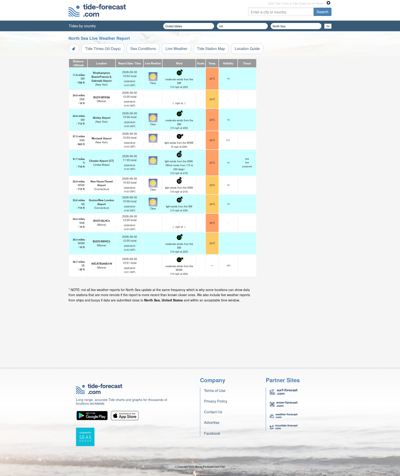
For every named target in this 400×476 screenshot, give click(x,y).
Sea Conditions (143, 48)
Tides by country (82, 25)
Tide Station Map (211, 48)
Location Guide (247, 48)
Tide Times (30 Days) (103, 48)
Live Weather (176, 48)
